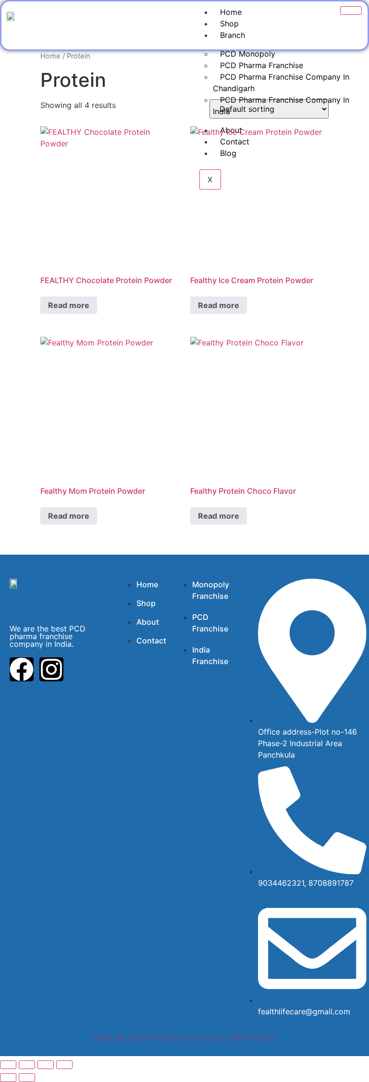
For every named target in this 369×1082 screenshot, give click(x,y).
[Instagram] (51, 669)
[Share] (45, 1064)
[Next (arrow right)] (27, 1077)
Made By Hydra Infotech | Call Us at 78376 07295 (184, 1038)
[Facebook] (22, 669)
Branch (232, 35)
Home (231, 12)
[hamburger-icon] (351, 10)
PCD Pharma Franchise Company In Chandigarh (281, 82)
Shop (229, 23)
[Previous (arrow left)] (8, 1077)
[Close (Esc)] (64, 1064)
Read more (68, 305)
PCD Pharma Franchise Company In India (281, 105)
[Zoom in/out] (8, 1064)
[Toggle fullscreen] (27, 1064)
